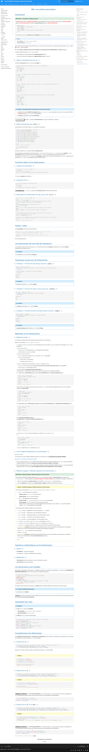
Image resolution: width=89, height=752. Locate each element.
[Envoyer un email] (79, 750)
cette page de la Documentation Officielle (57, 456)
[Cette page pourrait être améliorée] (45, 741)
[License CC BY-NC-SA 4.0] (71, 750)
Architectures (26, 4)
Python (6, 4)
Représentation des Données (14, 4)
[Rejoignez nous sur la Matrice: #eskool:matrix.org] (81, 750)
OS (30, 4)
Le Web (21, 4)
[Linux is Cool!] (83, 750)
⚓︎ (57, 9)
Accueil (2, 4)
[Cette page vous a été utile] (43, 741)
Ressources (45, 4)
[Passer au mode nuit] (59, 1)
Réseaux (34, 4)
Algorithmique (39, 4)
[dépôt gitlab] (85, 750)
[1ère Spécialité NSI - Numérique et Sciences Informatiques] (1, 1)
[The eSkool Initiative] (87, 750)
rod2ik (34, 735)
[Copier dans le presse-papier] (72, 25)
